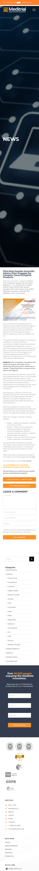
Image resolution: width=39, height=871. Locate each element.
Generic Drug (23, 289)
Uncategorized (11, 661)
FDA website (27, 461)
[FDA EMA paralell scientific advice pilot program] (19, 299)
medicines (22, 291)
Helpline (9, 574)
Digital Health (13, 591)
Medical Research (12, 649)
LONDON (11, 822)
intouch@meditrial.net (16, 829)
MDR (10, 615)
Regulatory (7, 285)
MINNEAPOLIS (13, 808)
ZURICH (11, 815)
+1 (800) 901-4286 (14, 825)
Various (10, 640)
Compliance (11, 283)
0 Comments (20, 293)
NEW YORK (12, 805)
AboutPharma (11, 570)
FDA (23, 283)
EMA (21, 287)
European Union (8, 289)
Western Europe (14, 645)
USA (13, 293)
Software (11, 624)
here (33, 457)
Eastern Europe (13, 595)
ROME (10, 819)
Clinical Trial (20, 285)
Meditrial (6, 362)
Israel (10, 611)
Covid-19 (11, 586)
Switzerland (12, 628)
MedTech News (12, 657)
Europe (18, 283)
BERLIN (11, 812)
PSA (28, 291)
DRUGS (16, 287)
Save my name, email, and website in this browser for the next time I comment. (19, 531)
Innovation (29, 283)
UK (9, 632)
